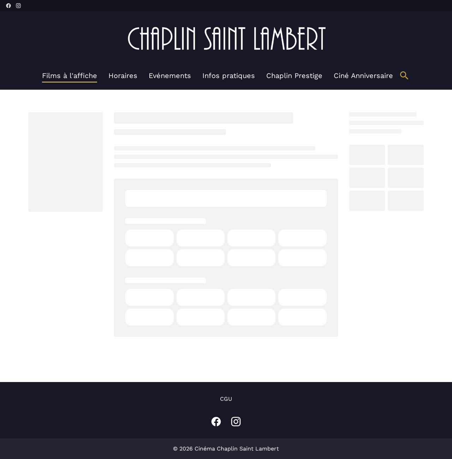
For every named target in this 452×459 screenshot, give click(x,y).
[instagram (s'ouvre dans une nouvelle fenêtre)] (18, 5)
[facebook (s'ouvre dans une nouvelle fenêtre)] (8, 5)
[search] (404, 75)
